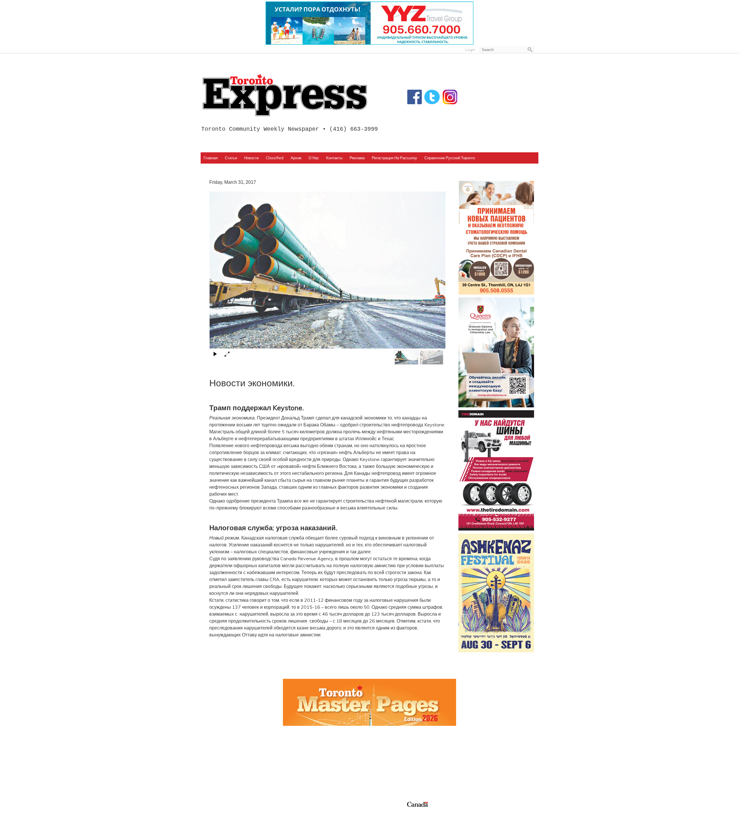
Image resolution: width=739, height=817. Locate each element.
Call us (465, 751)
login (470, 49)
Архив (296, 157)
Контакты (334, 157)
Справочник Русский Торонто (449, 157)
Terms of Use (218, 811)
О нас (314, 157)
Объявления (387, 778)
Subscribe (468, 765)
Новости (251, 157)
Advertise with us (476, 758)
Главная (211, 157)
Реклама (357, 157)
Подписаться (388, 758)
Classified (274, 157)
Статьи (231, 157)
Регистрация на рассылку (394, 157)
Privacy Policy (240, 811)
